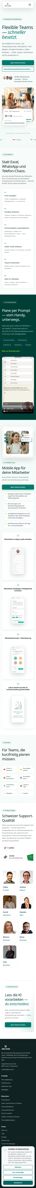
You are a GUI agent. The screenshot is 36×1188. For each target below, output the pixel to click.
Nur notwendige (18, 1172)
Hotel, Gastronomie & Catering (11, 1103)
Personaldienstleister (8, 1120)
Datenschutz (5, 1140)
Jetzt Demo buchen (18, 63)
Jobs (3, 1133)
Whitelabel (4, 1090)
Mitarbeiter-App (6, 1086)
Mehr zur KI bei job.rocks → (12, 351)
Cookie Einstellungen (8, 1144)
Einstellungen (18, 1177)
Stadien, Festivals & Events (10, 1117)
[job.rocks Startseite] (7, 4)
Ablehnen (18, 1167)
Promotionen (5, 1100)
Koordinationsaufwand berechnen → (18, 69)
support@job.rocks (7, 1069)
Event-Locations (6, 1113)
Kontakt (3, 1137)
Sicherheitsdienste (7, 1106)
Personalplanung (6, 1079)
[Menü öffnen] (30, 4)
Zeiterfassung (5, 1083)
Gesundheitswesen (7, 1110)
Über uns (4, 1130)
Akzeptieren (18, 1183)
